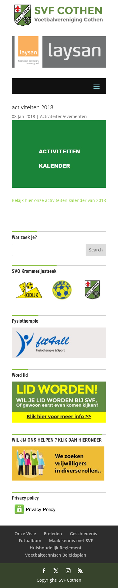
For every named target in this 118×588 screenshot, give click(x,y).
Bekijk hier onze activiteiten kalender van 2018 (59, 200)
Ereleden (53, 533)
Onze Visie (25, 533)
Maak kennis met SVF (71, 540)
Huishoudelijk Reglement (56, 548)
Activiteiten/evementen (63, 116)
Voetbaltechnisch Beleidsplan (55, 555)
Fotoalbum (30, 540)
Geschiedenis (83, 533)
